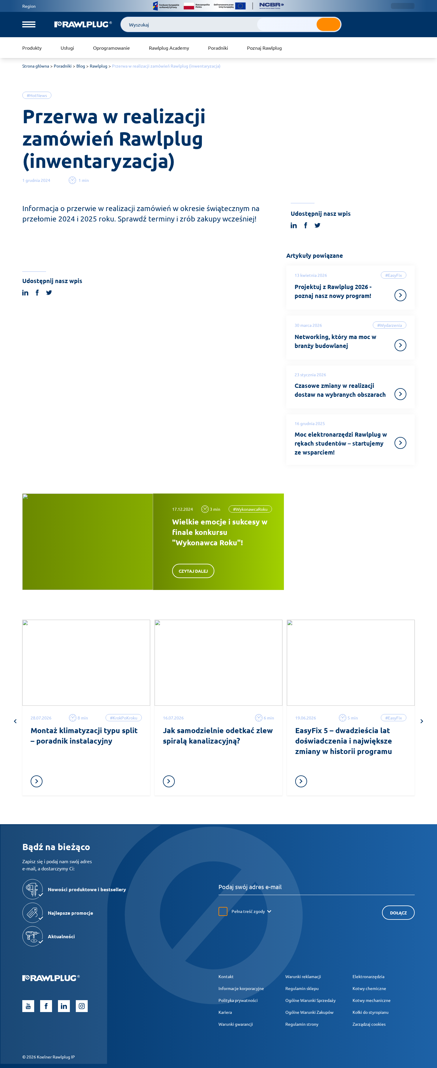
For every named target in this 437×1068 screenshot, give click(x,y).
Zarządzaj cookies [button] (369, 1024)
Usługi (67, 48)
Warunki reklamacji (303, 976)
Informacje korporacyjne (241, 988)
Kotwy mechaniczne (372, 1000)
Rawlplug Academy (169, 48)
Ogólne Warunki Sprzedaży (310, 1000)
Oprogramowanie (111, 48)
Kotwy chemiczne (369, 988)
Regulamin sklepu (302, 988)
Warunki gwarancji (235, 1024)
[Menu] (28, 24)
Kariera (225, 1012)
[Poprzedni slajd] (15, 721)
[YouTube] (28, 1006)
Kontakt (226, 976)
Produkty (32, 48)
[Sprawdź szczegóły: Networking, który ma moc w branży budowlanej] (400, 345)
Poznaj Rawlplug (264, 48)
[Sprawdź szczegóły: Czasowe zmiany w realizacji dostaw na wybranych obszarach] (400, 394)
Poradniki (218, 48)
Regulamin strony (301, 1024)
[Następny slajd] (422, 721)
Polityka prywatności (238, 1000)
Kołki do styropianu (371, 1012)
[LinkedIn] (64, 1006)
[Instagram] (82, 1006)
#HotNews (37, 95)
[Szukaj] (328, 24)
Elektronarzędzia (368, 976)
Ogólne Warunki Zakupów (309, 1012)
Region (29, 6)
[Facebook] (46, 1006)
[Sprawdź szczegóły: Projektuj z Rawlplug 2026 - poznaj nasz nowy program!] (400, 295)
